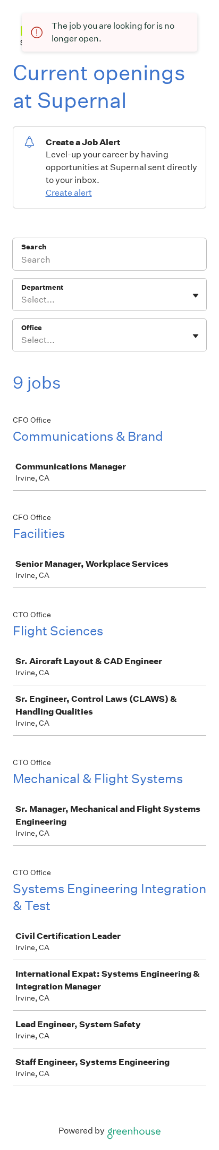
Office (31, 327)
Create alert (69, 193)
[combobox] (22, 300)
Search (33, 246)
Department (42, 287)
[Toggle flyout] (195, 295)
